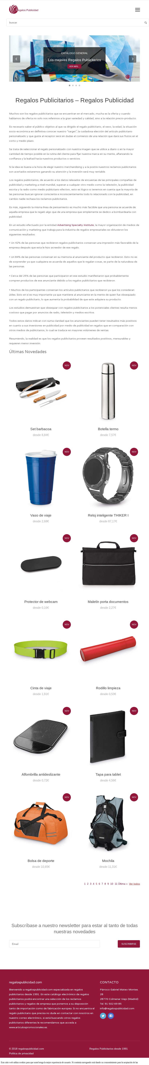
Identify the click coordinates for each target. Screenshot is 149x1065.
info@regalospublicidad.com (117, 1008)
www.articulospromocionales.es (28, 1027)
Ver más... (74, 66)
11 (116, 883)
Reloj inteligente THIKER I (108, 515)
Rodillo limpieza (108, 688)
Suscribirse (128, 944)
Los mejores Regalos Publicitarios (74, 60)
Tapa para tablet (108, 774)
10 (111, 883)
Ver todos (134, 883)
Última (122, 883)
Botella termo (108, 429)
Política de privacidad (21, 1053)
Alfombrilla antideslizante (41, 774)
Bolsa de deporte (41, 861)
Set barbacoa (40, 429)
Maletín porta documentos (108, 602)
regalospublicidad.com (39, 989)
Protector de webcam (41, 602)
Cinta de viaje (41, 688)
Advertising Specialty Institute (75, 225)
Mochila (108, 861)
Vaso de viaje (40, 515)
